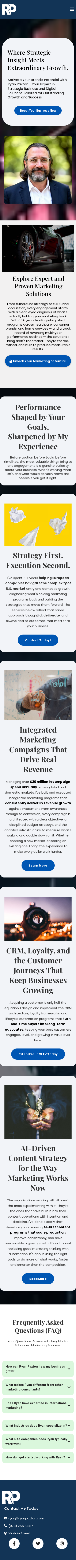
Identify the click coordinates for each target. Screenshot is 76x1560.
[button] (72, 9)
